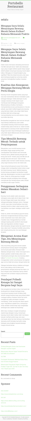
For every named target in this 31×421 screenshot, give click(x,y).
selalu (10, 45)
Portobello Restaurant (15, 4)
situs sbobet (4, 391)
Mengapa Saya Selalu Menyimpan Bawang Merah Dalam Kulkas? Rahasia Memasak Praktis (15, 29)
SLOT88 (3, 356)
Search (3, 331)
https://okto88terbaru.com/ (9, 411)
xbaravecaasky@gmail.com (11, 37)
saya (8, 45)
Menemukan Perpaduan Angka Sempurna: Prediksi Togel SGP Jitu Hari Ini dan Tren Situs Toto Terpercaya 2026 (14, 366)
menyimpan (3, 45)
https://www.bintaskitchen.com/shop (12, 394)
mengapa (22, 43)
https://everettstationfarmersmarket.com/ (13, 406)
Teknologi (4, 39)
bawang (18, 43)
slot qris (3, 397)
